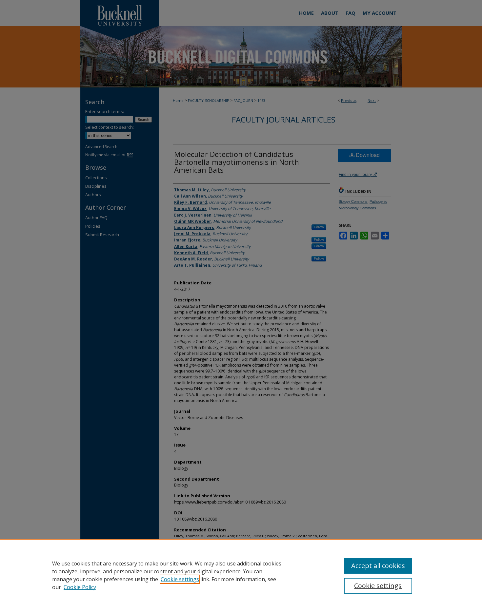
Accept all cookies (378, 565)
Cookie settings (180, 579)
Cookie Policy (80, 587)
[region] (241, 575)
